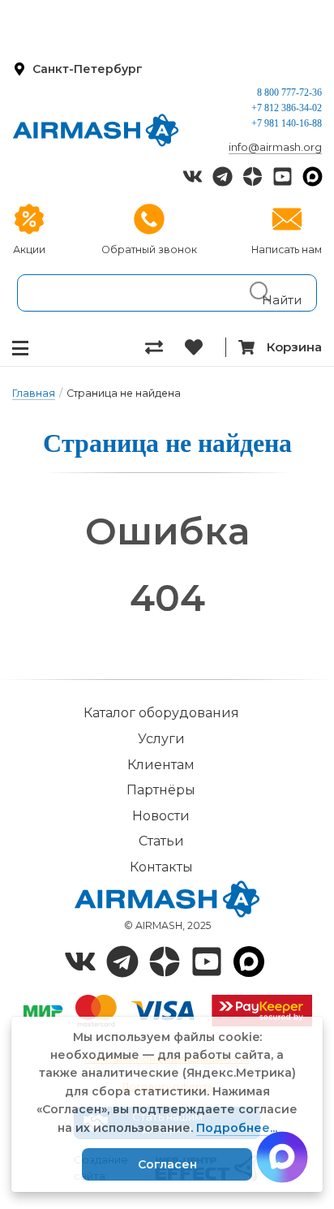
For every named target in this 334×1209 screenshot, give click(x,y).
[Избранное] (205, 347)
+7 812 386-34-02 (286, 108)
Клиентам (161, 764)
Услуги (161, 738)
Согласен (167, 1164)
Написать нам (286, 249)
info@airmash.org (275, 146)
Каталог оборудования (161, 713)
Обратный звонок (149, 249)
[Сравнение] (165, 347)
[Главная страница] (95, 130)
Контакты (161, 867)
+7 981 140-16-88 (286, 123)
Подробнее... (236, 1128)
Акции (29, 249)
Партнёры (160, 790)
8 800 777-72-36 (289, 92)
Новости (161, 816)
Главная (33, 393)
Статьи (161, 841)
